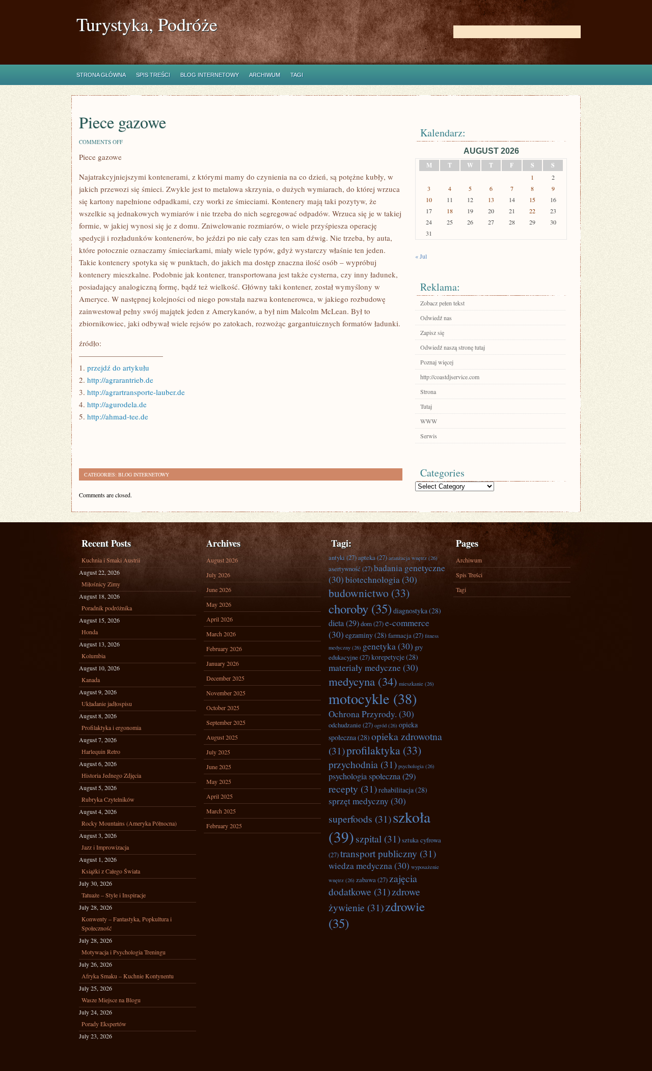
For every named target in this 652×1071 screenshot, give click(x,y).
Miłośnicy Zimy (101, 584)
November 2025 (226, 693)
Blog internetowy (209, 75)
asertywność (350, 568)
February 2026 (224, 648)
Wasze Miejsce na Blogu (111, 1000)
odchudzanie (351, 724)
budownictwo (369, 592)
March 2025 (221, 811)
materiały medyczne (373, 667)
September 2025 (226, 722)
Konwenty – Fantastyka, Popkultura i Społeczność (127, 923)
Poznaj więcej (436, 362)
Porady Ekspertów (104, 1024)
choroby (360, 608)
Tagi (296, 75)
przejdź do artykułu (118, 367)
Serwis (428, 436)
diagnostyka (417, 610)
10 (429, 199)
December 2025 (225, 678)
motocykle (373, 698)
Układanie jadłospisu (107, 703)
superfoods (360, 818)
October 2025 (222, 707)
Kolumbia (93, 656)
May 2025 (218, 781)
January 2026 (222, 663)
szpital (378, 838)
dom (372, 623)
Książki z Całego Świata (111, 871)
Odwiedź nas (436, 318)
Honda (90, 632)
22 (532, 211)
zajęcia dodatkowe (373, 884)
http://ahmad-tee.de (117, 416)
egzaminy (366, 635)
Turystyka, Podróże (147, 24)
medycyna (363, 681)
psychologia (416, 766)
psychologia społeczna (372, 776)
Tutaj (426, 406)
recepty (353, 788)
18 (450, 211)
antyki (343, 557)
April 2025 (219, 796)
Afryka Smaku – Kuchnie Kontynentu (128, 976)
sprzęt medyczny (367, 801)
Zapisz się (432, 332)
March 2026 (221, 634)
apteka (372, 557)
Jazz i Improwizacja (105, 847)
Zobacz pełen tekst (442, 303)
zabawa (372, 879)
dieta (344, 623)
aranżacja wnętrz (413, 557)
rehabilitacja (402, 790)
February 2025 (224, 826)
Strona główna (101, 75)
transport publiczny (388, 853)
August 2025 (222, 737)
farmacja (405, 635)
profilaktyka (383, 750)
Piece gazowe (122, 122)
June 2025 (218, 767)
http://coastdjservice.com (449, 377)
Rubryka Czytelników (108, 799)
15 (532, 199)
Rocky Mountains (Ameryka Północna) (129, 823)
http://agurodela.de (117, 404)
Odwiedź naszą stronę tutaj (452, 347)
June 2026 (218, 589)
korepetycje (394, 657)
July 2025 (218, 752)
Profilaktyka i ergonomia (111, 727)
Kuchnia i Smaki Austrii (111, 560)
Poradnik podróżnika (107, 608)
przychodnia (363, 764)
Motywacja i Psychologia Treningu (124, 952)
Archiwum (264, 75)
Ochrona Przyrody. (371, 714)
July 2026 (218, 575)
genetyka (388, 646)
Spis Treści (153, 75)
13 (491, 199)
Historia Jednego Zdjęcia (111, 775)
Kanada (91, 679)
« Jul (421, 256)
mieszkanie (416, 683)
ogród (385, 725)
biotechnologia (381, 579)
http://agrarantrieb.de (120, 380)
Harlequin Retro (101, 751)
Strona (428, 391)
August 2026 (222, 560)
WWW (428, 421)
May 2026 (218, 604)
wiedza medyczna (369, 865)
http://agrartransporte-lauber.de (136, 392)
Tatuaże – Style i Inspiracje (114, 895)
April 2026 (219, 619)
